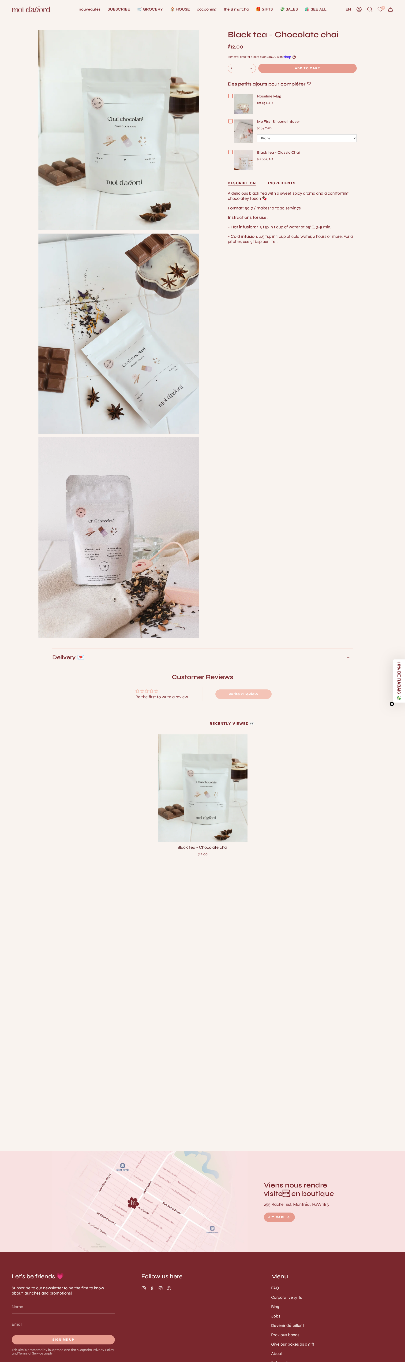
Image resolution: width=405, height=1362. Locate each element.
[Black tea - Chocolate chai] (203, 788)
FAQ (275, 1288)
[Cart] (390, 9)
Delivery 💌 (68, 657)
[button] (179, 9)
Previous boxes (285, 1334)
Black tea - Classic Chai (278, 152)
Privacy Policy (103, 1350)
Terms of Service (30, 1353)
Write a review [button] (243, 694)
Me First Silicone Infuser (278, 121)
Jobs (275, 1316)
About (276, 1353)
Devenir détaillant (287, 1325)
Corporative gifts (286, 1297)
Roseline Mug (269, 96)
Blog (275, 1306)
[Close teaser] (392, 704)
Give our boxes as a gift (292, 1344)
